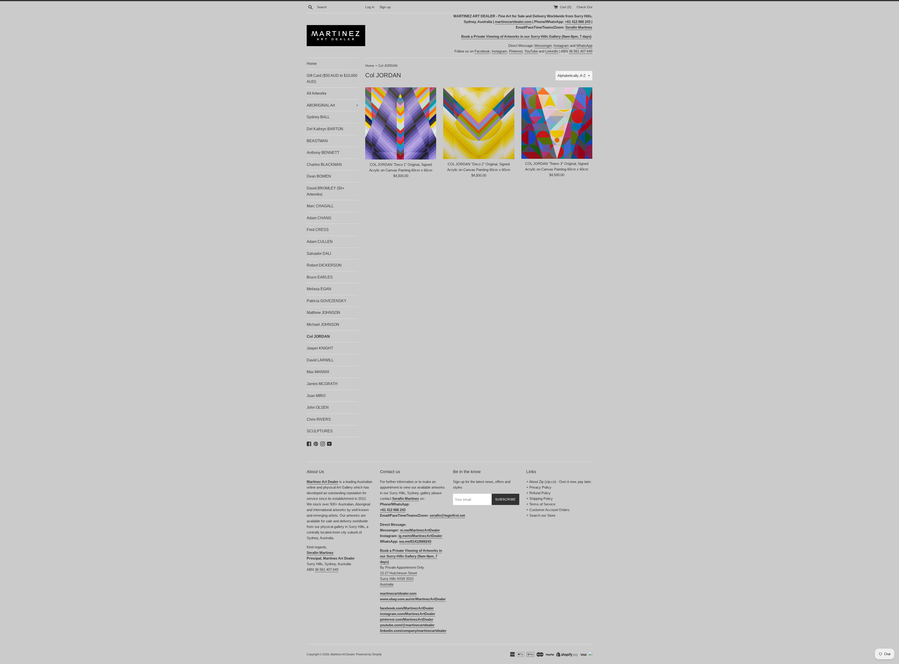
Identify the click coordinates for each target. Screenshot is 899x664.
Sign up (385, 7)
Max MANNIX (318, 372)
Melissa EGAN (319, 289)
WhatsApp (584, 46)
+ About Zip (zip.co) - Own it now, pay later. (559, 482)
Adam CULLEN (320, 242)
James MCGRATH (322, 384)
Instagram (561, 46)
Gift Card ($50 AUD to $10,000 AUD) (332, 79)
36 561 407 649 (580, 51)
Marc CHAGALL (320, 206)
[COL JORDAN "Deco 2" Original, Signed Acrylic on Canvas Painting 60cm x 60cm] (478, 123)
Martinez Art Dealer (343, 654)
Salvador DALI (319, 254)
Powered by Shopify (369, 654)
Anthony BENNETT (323, 153)
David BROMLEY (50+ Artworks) (325, 191)
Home (312, 64)
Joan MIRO (316, 396)
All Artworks (316, 93)
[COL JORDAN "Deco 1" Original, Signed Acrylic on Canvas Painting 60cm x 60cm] (400, 123)
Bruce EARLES (320, 277)
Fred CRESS (318, 230)
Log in (369, 7)
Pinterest (516, 51)
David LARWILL (320, 360)
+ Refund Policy (538, 493)
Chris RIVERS (319, 419)
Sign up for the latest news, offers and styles (481, 484)
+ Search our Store (540, 515)
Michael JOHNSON (323, 324)
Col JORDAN (318, 336)
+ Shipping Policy (539, 499)
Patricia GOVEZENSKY (326, 301)
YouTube (531, 51)
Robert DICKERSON (324, 265)
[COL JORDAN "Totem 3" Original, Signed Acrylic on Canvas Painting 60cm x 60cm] (556, 123)
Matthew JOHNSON (323, 313)
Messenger (543, 46)
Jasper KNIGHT (320, 348)
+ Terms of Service (540, 504)
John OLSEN (318, 407)
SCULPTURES (320, 431)
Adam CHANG (319, 218)
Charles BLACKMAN (324, 165)
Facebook (482, 51)
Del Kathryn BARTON (325, 129)
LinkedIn (551, 51)
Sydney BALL (318, 117)
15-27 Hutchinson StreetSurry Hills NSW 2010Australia (398, 578)
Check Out (584, 7)
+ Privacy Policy (538, 487)
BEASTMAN (317, 141)
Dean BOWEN (319, 176)
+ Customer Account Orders (548, 510)
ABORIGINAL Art (332, 105)
